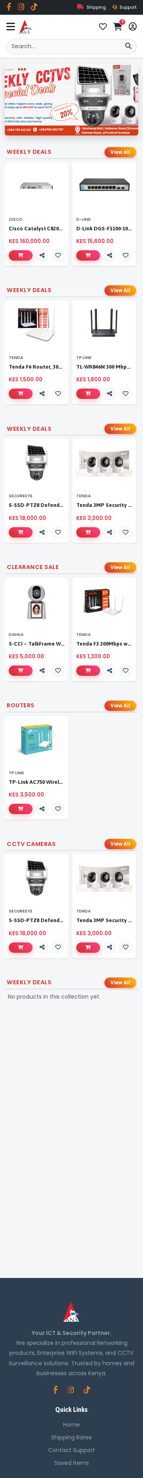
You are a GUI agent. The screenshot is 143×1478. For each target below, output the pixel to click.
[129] (21, 255)
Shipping (95, 7)
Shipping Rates (71, 1437)
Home (71, 1425)
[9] (88, 670)
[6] (88, 532)
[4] (21, 532)
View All (120, 152)
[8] (21, 670)
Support (127, 7)
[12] (21, 809)
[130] (88, 255)
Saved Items (71, 1463)
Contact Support (71, 1450)
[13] (88, 394)
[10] (21, 394)
